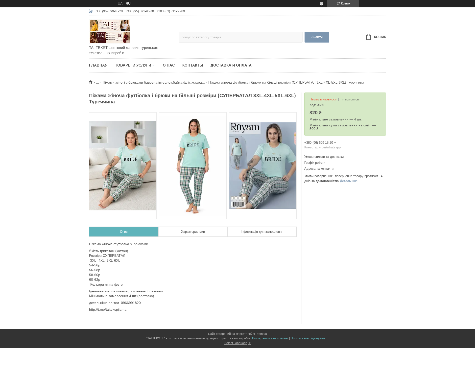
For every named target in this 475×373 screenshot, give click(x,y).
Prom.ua (261, 334)
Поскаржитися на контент (270, 338)
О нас (169, 65)
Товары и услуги (133, 65)
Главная (98, 65)
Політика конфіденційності (310, 338)
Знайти (317, 37)
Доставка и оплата (231, 65)
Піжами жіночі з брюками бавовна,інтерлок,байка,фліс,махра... (154, 82)
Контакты (192, 65)
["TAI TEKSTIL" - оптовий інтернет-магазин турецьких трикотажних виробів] (132, 31)
